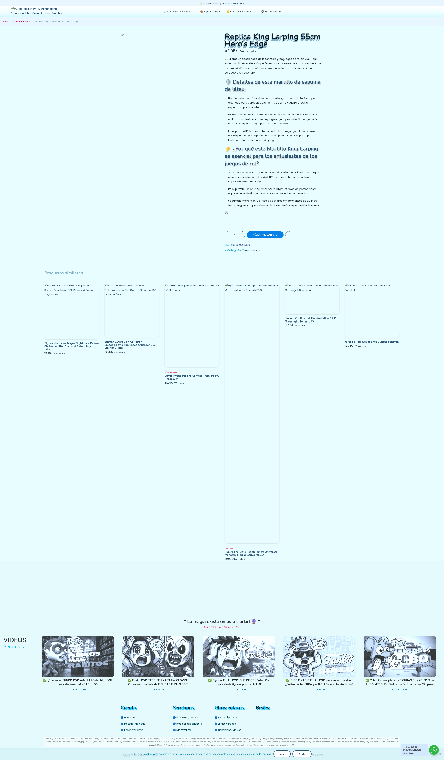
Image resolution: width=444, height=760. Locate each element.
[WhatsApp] (272, 717)
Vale (282, 754)
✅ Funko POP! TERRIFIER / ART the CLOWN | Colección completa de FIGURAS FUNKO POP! (158, 682)
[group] (78, 665)
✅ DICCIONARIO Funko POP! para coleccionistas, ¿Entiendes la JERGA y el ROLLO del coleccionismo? (319, 682)
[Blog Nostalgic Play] (276, 717)
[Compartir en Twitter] (234, 259)
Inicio (5, 21)
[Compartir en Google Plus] (241, 259)
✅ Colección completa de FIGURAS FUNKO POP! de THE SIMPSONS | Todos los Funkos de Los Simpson (399, 682)
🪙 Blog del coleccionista (241, 11)
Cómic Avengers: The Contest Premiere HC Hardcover (192, 377)
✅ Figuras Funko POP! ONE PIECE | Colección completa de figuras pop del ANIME (238, 682)
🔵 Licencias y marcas (186, 717)
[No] (439, 754)
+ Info (302, 754)
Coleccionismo (21, 21)
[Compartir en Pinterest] (248, 259)
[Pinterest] (265, 717)
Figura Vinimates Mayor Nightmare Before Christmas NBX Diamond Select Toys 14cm (71, 346)
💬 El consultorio (271, 11)
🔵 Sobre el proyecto (226, 717)
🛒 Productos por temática (178, 11)
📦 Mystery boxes (210, 11)
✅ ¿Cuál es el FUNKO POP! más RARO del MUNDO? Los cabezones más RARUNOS (77, 682)
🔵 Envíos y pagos (225, 723)
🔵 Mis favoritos (182, 730)
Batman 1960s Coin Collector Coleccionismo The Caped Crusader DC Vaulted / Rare (130, 345)
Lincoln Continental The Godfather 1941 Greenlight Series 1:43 (311, 319)
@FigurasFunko (78, 689)
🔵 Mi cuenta (128, 717)
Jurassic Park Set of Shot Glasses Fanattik (372, 341)
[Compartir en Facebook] (228, 259)
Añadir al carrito (265, 234)
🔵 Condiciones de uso (227, 730)
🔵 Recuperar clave (132, 730)
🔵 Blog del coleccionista (187, 723)
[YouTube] (258, 717)
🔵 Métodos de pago (133, 723)
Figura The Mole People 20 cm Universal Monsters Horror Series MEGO (251, 553)
